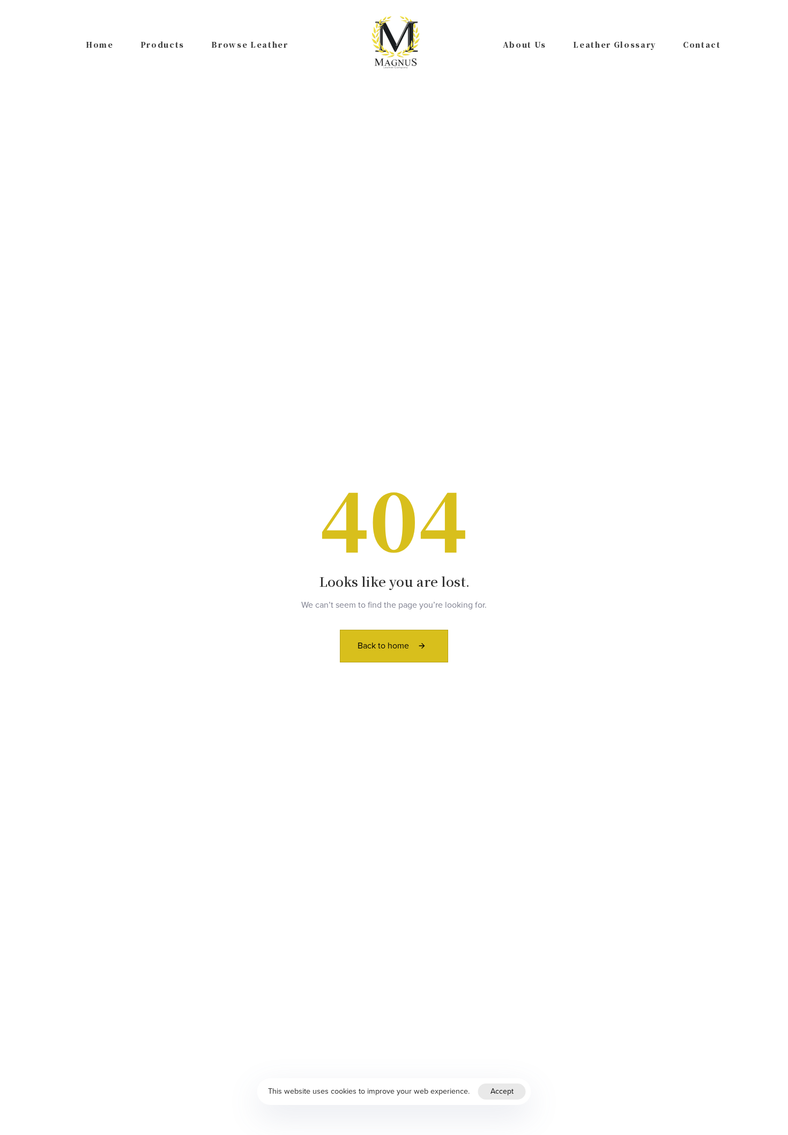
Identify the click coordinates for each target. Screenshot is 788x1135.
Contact (702, 44)
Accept (502, 1091)
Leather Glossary (614, 44)
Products (162, 44)
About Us (524, 44)
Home (100, 44)
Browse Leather (249, 44)
